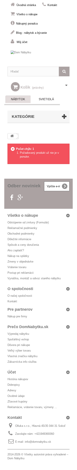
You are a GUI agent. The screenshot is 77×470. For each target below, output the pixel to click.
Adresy (11, 390)
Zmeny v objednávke (20, 261)
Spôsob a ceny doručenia (23, 244)
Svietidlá (46, 99)
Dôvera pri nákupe (18, 345)
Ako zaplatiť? (15, 250)
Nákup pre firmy (17, 316)
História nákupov (17, 379)
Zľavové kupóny (17, 401)
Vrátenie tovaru (16, 267)
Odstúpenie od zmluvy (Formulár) (28, 222)
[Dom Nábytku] (38, 56)
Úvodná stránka (26, 5)
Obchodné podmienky (20, 233)
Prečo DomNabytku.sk (27, 327)
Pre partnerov (20, 309)
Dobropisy (13, 384)
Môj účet (22, 42)
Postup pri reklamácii (20, 272)
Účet (11, 372)
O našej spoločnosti (19, 295)
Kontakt (52, 5)
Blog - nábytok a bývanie (31, 32)
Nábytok (18, 99)
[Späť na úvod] (12, 136)
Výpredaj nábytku (18, 333)
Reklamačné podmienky (22, 228)
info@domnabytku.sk (38, 441)
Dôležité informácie (19, 239)
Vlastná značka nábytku (22, 356)
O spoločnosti (20, 289)
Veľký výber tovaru (19, 350)
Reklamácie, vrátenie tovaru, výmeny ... (32, 407)
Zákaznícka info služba (21, 361)
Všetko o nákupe (26, 14)
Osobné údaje (16, 396)
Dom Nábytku (15, 458)
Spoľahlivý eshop (18, 339)
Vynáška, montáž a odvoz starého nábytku (34, 278)
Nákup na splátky (18, 256)
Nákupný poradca (27, 23)
